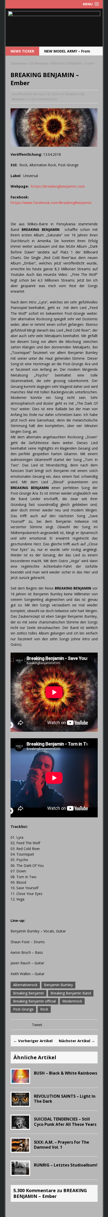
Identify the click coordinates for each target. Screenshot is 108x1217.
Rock (44, 1009)
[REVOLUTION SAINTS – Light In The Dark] (20, 1102)
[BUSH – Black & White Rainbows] (20, 1079)
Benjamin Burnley (58, 984)
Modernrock (72, 1001)
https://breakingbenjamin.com (58, 186)
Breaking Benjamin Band (70, 993)
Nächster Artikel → (77, 1040)
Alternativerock (25, 984)
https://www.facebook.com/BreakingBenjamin (51, 202)
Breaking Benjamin (28, 993)
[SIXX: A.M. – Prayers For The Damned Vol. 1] (20, 1148)
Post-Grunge (23, 1009)
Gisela (71, 94)
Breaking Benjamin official (34, 1001)
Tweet (37, 1024)
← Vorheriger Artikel (32, 1040)
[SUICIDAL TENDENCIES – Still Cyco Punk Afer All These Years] (20, 1125)
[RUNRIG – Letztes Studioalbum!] (20, 1171)
